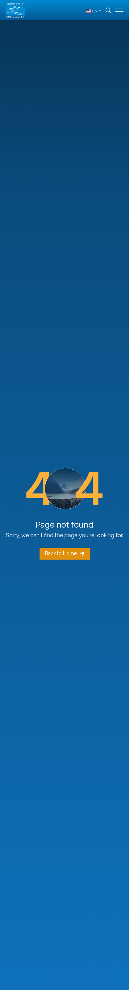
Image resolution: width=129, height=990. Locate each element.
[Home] (15, 10)
